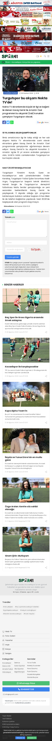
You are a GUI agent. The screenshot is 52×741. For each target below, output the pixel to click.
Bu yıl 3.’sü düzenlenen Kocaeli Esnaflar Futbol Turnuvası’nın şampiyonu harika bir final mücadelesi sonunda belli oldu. (25, 416)
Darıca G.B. (6, 666)
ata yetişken (8, 607)
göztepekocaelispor (10, 610)
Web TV (8, 631)
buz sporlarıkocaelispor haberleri (27, 607)
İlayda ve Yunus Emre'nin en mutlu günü (23, 459)
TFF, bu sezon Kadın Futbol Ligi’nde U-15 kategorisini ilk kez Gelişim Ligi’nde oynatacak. (26, 371)
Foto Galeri (10, 636)
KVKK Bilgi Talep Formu (10, 727)
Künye (8, 649)
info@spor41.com (11, 694)
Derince (17, 663)
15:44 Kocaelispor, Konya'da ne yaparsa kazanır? (26, 62)
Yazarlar (9, 640)
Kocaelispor (6, 663)
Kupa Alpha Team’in (16, 410)
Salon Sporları (19, 666)
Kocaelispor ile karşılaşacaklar (21, 366)
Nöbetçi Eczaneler (33, 666)
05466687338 (27, 689)
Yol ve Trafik (31, 663)
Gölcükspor (6, 672)
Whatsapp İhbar (27, 683)
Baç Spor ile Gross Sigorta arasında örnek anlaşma (24, 319)
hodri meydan (29, 614)
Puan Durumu (32, 671)
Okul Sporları (19, 669)
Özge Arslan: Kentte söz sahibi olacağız (21, 508)
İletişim (8, 653)
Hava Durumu (32, 668)
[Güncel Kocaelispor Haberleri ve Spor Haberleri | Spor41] (9, 56)
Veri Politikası (7, 719)
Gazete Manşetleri (33, 674)
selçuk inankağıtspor (28, 610)
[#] (26, 580)
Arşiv (7, 644)
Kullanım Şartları (8, 721)
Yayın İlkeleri (6, 716)
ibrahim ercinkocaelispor (12, 614)
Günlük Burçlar (32, 677)
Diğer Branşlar (19, 672)
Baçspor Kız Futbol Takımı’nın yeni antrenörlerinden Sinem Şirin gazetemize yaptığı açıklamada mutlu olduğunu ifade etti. (25, 561)
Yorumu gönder (13, 257)
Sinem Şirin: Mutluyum (17, 555)
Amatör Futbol (11, 93)
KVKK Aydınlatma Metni (10, 724)
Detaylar (20, 738)
